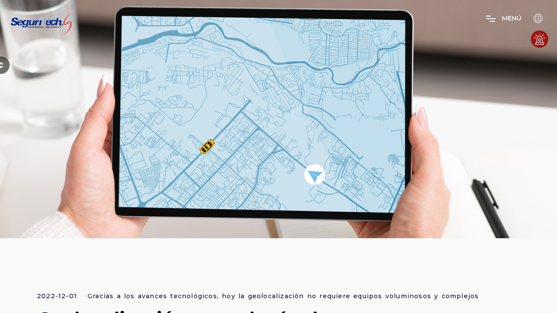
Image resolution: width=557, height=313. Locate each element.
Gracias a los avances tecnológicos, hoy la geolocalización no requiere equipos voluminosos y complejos (283, 296)
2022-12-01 (57, 296)
